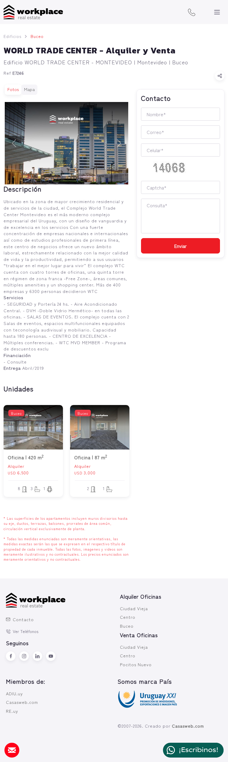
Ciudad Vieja (134, 608)
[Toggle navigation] (217, 12)
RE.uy (12, 711)
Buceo (127, 626)
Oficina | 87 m (90, 457)
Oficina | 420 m (26, 457)
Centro (127, 617)
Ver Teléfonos (25, 631)
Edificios (12, 36)
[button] (14, 143)
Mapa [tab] (29, 89)
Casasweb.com (22, 702)
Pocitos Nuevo (136, 664)
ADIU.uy (14, 693)
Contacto (23, 619)
